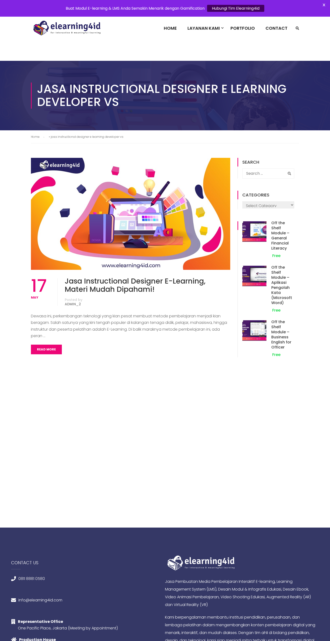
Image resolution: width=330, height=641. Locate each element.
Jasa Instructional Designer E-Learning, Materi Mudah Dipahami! (135, 285)
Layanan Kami (203, 28)
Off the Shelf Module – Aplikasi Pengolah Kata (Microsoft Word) (281, 285)
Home (170, 28)
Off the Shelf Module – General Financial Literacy (280, 235)
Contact (276, 28)
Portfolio (242, 28)
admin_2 (73, 304)
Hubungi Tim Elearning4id (235, 8)
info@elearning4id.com (40, 600)
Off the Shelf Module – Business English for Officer (281, 334)
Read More (46, 349)
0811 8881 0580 (31, 578)
